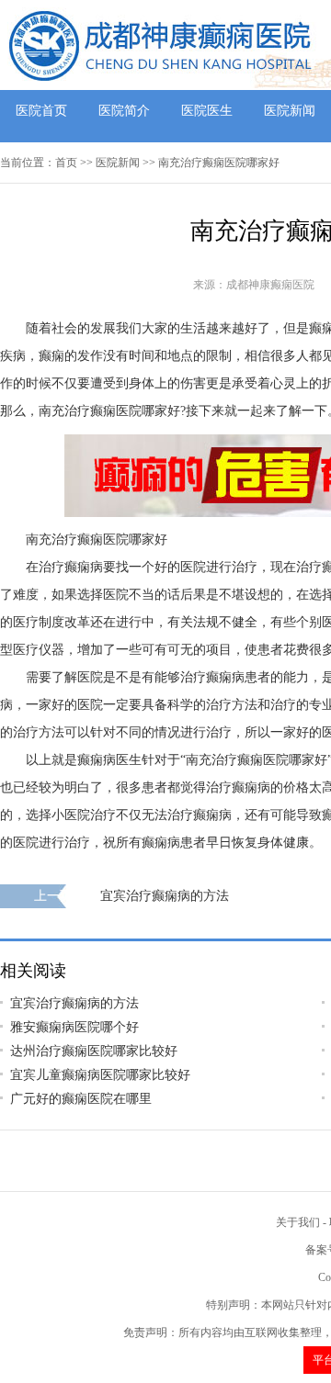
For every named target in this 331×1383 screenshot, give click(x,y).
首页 (66, 162)
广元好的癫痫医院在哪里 (81, 1099)
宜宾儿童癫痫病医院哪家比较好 (100, 1075)
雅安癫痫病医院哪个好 (74, 1027)
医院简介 (124, 111)
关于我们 (298, 1222)
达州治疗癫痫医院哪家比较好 (93, 1051)
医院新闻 (289, 111)
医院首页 (41, 111)
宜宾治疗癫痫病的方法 (164, 896)
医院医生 (207, 111)
